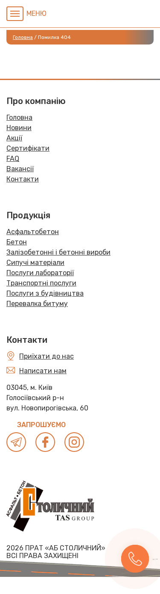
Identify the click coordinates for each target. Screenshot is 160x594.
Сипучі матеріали (35, 262)
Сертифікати (27, 148)
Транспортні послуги (41, 283)
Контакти (22, 179)
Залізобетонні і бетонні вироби (58, 252)
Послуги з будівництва (45, 293)
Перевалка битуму (37, 304)
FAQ (12, 158)
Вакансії (20, 169)
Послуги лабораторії (40, 273)
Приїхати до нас (46, 356)
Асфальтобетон (32, 232)
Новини (19, 128)
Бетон (16, 242)
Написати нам (43, 371)
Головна (19, 117)
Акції (14, 138)
